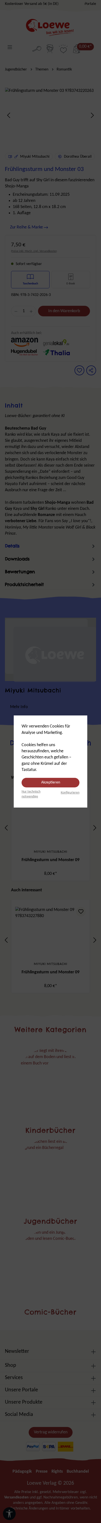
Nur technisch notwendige (31, 794)
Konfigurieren (70, 793)
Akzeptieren (50, 782)
